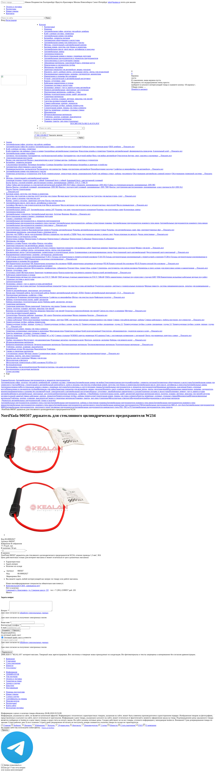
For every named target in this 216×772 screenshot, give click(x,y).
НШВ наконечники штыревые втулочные (85, 263)
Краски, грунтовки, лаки (54, 81)
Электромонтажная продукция (19, 158)
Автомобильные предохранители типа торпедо (152, 407)
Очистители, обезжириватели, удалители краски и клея (125, 331)
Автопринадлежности (53, 54)
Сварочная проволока (15, 306)
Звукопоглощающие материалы (47, 344)
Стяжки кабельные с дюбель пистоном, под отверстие (168, 320)
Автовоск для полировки (17, 156)
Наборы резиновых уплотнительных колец (24, 302)
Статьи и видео (12, 696)
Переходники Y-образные (36, 239)
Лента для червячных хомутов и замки (161, 335)
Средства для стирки (48, 196)
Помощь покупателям (15, 692)
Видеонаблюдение (14, 365)
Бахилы (90, 315)
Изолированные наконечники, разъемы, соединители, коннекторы (72, 74)
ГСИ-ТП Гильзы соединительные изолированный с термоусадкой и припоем (131, 257)
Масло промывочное (125, 205)
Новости (9, 665)
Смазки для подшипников (68, 353)
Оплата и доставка (14, 679)
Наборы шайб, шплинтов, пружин (57, 302)
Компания (10, 659)
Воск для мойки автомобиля (104, 156)
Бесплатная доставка (15, 708)
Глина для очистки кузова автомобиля (78, 286)
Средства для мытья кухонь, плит (108, 196)
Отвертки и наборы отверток (18, 268)
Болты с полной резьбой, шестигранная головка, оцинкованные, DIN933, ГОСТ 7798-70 (50, 183)
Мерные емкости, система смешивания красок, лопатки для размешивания (176, 286)
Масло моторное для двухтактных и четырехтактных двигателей (88, 205)
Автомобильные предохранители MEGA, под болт (164, 405)
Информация (11, 672)
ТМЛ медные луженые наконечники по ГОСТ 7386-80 (81, 277)
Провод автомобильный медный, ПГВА (67, 293)
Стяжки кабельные (14, 320)
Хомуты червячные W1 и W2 (18, 335)
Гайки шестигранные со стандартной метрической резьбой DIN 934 (41, 185)
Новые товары (12, 694)
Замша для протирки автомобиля (76, 169)
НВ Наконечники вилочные (18, 263)
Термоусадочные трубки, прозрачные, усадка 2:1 (102, 324)
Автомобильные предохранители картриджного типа (77, 405)
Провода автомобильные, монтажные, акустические (66, 90)
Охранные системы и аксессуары (58, 85)
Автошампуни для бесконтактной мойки (45, 156)
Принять (5, 730)
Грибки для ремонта (14, 340)
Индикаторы (28, 349)
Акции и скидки (13, 683)
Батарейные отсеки (14, 349)
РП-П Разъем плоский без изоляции (150, 263)
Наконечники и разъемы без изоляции (60, 76)
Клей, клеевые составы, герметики (59, 33)
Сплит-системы (12, 371)
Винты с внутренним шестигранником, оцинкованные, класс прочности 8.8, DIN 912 (146, 187)
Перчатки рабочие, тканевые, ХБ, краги (35, 315)
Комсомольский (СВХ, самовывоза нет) (23, 586)
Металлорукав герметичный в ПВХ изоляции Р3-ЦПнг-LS (31, 362)
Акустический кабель (40, 293)
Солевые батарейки (54, 165)
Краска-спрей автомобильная (105, 272)
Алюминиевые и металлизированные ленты (93, 252)
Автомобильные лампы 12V (18, 209)
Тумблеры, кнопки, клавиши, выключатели (62, 117)
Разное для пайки (29, 243)
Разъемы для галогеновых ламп (109, 209)
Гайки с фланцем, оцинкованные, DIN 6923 (89, 185)
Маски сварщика (79, 315)
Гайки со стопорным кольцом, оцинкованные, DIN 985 (131, 185)
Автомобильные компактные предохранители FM (121, 405)
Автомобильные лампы (54, 51)
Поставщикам (12, 688)
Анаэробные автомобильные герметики (61, 151)
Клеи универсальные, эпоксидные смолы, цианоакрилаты (67, 174)
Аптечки (57, 214)
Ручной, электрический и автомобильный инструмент (67, 78)
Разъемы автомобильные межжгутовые (89, 230)
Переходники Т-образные (81, 239)
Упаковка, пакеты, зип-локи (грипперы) (61, 121)
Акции (9, 142)
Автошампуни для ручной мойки (77, 156)
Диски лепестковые (146, 234)
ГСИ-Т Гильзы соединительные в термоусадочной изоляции (71, 257)
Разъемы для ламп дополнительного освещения (75, 209)
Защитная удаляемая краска (46, 272)
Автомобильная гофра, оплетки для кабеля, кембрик (66, 31)
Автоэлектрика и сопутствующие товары (61, 60)
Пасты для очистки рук (55, 200)
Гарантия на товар (14, 681)
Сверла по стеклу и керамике (111, 311)
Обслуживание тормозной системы (187, 174)
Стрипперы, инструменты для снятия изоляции (117, 268)
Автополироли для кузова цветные (21, 286)
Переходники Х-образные (103, 239)
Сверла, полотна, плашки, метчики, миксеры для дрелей (68, 99)
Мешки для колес (143, 248)
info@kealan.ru (114, 2)
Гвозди (9, 189)
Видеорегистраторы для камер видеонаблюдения (58, 367)
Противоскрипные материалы (74, 344)
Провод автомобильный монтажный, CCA (102, 293)
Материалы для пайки (53, 67)
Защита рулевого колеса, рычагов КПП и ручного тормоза (31, 248)
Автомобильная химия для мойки (58, 36)
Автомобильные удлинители (18, 214)
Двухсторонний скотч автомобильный (129, 252)
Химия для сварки (68, 306)
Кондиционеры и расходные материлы (22, 369)
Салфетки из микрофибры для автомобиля (132, 169)
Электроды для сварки (50, 306)
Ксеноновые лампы (132, 209)
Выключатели (40, 349)
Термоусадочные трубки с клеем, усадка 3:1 (62, 324)
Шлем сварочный (32, 306)
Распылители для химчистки (49, 169)
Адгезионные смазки (15, 353)
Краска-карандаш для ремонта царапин (75, 272)
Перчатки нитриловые (62, 315)
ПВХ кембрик (115, 147)
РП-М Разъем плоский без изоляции (118, 263)
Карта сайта (11, 705)
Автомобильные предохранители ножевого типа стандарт (31, 223)
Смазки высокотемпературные (93, 353)
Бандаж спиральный (73, 147)
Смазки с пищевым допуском (18, 218)
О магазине (11, 661)
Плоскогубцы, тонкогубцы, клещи (82, 268)
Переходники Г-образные (58, 239)
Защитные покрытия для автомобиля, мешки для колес (67, 69)
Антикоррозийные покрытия (48, 286)
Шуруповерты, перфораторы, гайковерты (49, 268)
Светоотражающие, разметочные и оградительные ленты (49, 252)
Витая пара (11, 293)
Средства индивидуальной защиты (59, 101)
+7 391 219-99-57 (41, 135)
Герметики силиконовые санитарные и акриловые (27, 331)
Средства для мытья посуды (82, 196)
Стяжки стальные (62, 335)
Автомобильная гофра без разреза (20, 147)
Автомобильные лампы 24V (43, 209)
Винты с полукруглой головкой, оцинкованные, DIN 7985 (84, 187)
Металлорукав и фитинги (17, 360)
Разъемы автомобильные (61, 230)
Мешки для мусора (38, 358)
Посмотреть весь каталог (84, 123)
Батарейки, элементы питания (57, 38)
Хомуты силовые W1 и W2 (42, 335)
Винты (9, 187)
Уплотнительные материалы (127, 344)
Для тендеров (12, 676)
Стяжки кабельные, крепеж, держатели (61, 103)
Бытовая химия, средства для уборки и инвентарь (65, 47)
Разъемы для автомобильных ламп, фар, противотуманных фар (134, 230)
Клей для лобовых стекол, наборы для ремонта (112, 174)
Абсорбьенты (11, 297)
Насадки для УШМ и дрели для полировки (24, 234)
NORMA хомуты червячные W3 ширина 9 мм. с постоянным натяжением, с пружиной (107, 335)
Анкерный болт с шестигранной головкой (85, 180)
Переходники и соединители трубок (59, 65)
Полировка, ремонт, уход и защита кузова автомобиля (67, 87)
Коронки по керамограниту (18, 311)
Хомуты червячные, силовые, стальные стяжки (64, 110)
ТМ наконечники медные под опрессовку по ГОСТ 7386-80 (31, 277)
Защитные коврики (100, 248)
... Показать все (128, 147)
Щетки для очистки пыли (83, 297)
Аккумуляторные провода (17, 230)
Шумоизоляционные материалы (58, 114)
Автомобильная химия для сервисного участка (64, 42)
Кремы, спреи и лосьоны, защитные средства (25, 200)
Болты (8, 183)
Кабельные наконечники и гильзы (58, 83)
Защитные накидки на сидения (121, 248)
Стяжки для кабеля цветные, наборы (128, 320)
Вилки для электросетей (16, 160)
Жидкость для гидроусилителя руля (30, 205)
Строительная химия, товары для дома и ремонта (65, 108)
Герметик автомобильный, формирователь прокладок (129, 151)
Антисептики (12, 315)
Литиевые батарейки (37, 165)
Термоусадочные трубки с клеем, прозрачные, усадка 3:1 (148, 324)
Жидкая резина (27, 272)
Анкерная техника (14, 180)
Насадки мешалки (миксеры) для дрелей (47, 311)
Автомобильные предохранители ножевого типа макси (29, 225)
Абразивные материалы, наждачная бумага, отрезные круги (69, 63)
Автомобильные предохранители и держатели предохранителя (71, 58)
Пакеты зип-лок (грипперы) (18, 358)
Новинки (48, 29)
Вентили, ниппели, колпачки (96, 340)
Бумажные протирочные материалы (33, 297)
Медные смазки (31, 353)
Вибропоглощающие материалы (20, 344)
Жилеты (73, 214)
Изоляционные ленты (15, 252)
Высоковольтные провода (40, 230)
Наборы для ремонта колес (121, 340)
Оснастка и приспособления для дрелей (82, 311)
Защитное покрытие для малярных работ (73, 248)
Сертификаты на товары (16, 699)
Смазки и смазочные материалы (58, 119)
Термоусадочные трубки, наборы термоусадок (63, 105)
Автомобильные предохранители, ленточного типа (27, 407)
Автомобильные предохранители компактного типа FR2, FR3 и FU (103, 407)
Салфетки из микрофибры (60, 297)
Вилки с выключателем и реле (40, 160)
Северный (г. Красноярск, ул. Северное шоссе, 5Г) (27, 590)
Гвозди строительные (21, 189)
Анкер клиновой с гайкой (33, 180)
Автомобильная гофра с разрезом (49, 147)
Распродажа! (49, 27)
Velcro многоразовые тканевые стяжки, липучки (43, 320)
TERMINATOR (12, 674)
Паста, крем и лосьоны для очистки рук (23, 198)
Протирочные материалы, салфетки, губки (62, 92)
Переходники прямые (15, 239)
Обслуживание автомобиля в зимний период (152, 174)
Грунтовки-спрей (13, 272)
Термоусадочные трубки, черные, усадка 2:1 (25, 324)
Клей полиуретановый (91, 331)
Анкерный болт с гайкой (55, 180)
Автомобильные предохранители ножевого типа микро (184, 223)
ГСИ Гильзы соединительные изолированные (25, 257)
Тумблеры (51, 349)
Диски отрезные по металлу (125, 234)
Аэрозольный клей (161, 151)
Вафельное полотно (102, 297)
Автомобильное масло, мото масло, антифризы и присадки (69, 49)
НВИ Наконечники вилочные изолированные (44, 259)
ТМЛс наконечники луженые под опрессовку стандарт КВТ (130, 277)
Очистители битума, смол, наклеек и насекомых (137, 156)
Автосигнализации (14, 281)
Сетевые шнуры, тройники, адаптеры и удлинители (76, 160)
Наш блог (10, 685)
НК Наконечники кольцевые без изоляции (48, 263)
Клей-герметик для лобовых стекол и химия (25, 151)
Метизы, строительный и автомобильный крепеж (65, 45)
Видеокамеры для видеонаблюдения (21, 367)
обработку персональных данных (34, 613)
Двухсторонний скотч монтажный (160, 252)
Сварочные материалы (54, 96)
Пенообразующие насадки (101, 169)
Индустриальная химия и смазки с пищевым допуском (67, 56)
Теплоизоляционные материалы (101, 344)
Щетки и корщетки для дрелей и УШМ (59, 234)
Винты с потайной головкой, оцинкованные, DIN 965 (35, 187)
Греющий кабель (23, 293)
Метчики (129, 311)
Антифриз (10, 205)
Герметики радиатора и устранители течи (24, 174)
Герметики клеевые (72, 331)
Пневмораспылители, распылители (21, 169)
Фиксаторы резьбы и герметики (92, 151)
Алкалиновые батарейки (16, 165)
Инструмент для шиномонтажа (37, 340)
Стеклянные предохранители (61, 407)
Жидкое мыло (63, 196)
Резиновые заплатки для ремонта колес (67, 340)
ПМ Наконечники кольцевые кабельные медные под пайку (182, 277)
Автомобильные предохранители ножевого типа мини (136, 223)
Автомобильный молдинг (42, 214)
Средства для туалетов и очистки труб (22, 196)
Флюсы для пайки (44, 243)
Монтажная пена (57, 331)
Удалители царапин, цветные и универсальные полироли (119, 286)
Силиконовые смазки (47, 353)
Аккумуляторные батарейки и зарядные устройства (85, 165)
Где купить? (11, 668)
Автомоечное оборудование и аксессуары (62, 40)
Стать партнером (13, 663)
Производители (12, 701)
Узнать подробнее (48, 728)
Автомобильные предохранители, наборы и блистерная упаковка (84, 223)
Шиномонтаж (50, 112)
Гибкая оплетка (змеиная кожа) (95, 147)
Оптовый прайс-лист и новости (17, 637)
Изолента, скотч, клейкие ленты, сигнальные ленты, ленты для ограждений (76, 72)
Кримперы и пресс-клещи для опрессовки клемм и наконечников (166, 268)
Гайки (8, 185)
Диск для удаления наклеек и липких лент (95, 234)
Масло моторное (53, 205)
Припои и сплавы (13, 243)
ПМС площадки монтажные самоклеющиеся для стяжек (88, 320)
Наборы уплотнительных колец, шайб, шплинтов (65, 94)
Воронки (65, 214)
